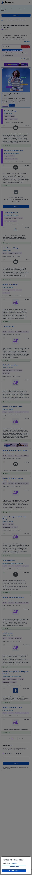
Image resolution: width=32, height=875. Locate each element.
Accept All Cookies (14, 870)
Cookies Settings (14, 866)
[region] (16, 865)
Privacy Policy (14, 863)
